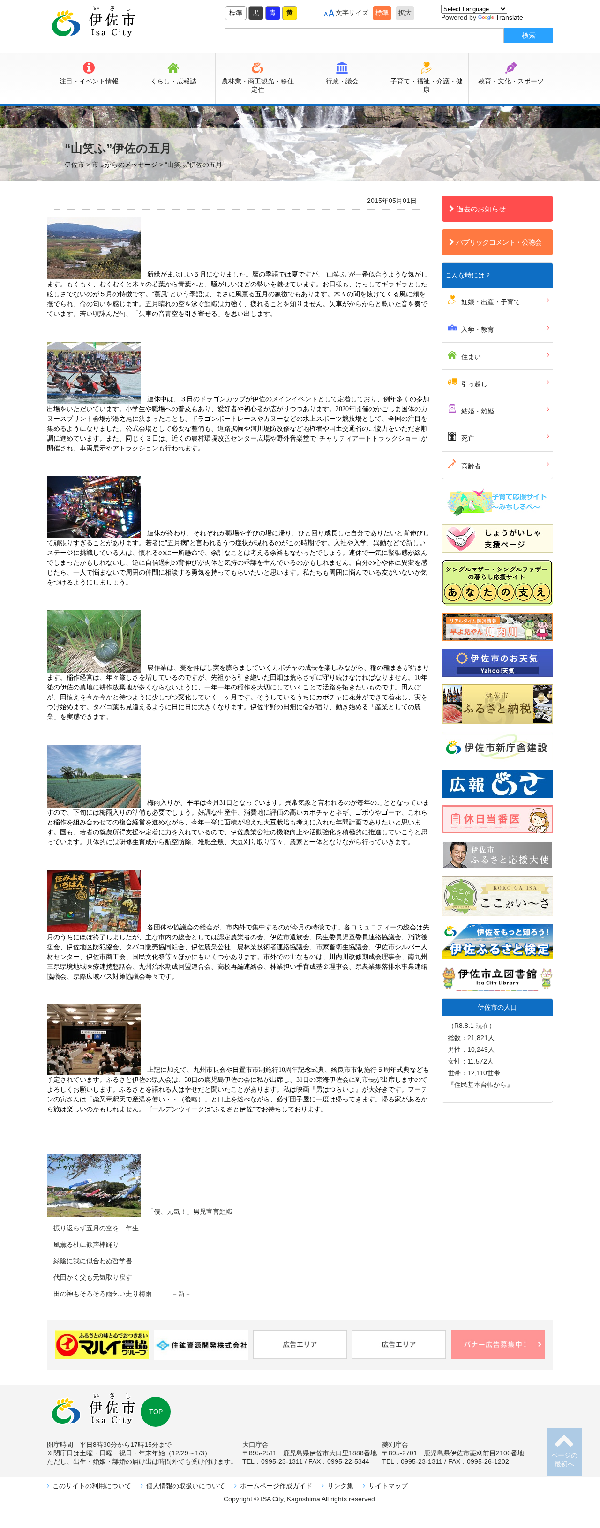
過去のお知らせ (481, 209)
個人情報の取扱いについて (185, 1486)
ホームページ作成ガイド (276, 1486)
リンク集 (340, 1486)
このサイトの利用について (91, 1486)
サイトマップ (388, 1486)
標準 (235, 12)
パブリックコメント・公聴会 (498, 242)
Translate (509, 17)
